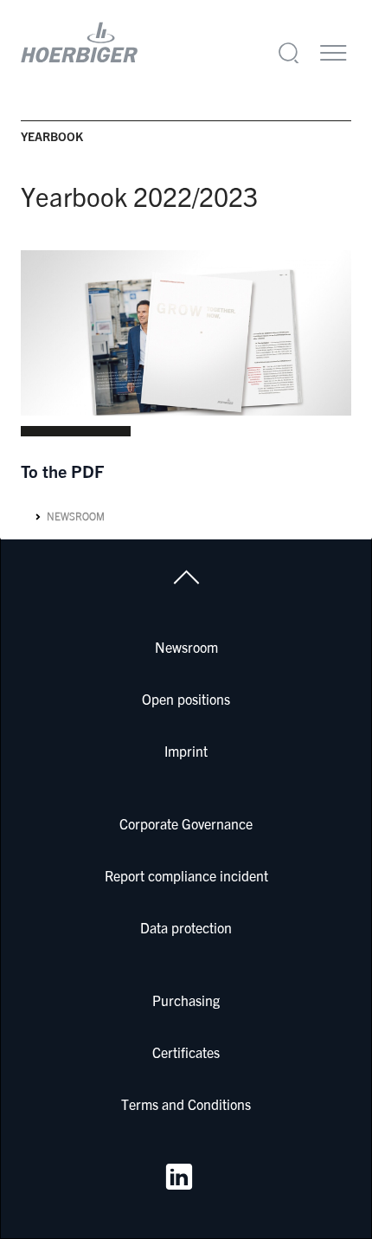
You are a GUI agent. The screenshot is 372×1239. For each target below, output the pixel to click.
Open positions (186, 698)
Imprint (186, 750)
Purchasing (186, 1000)
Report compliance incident (186, 875)
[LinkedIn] (179, 1176)
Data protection (186, 927)
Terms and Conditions (186, 1104)
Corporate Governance (186, 823)
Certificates (186, 1052)
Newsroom (76, 516)
